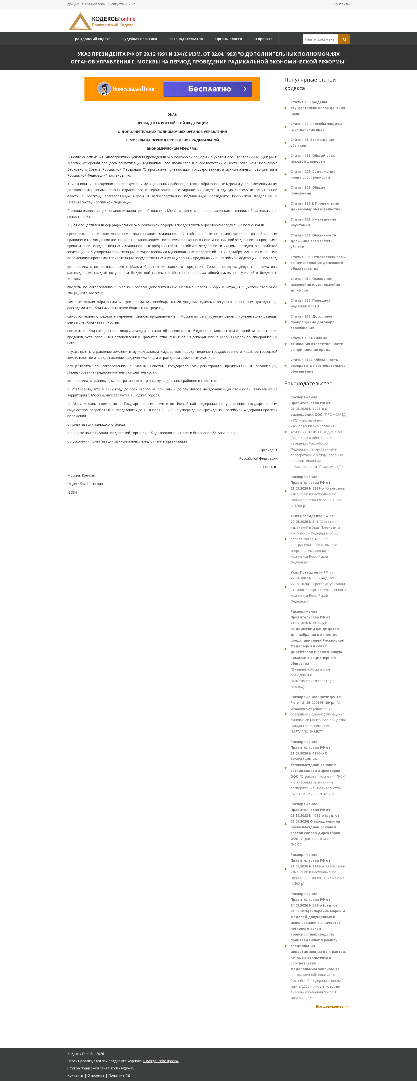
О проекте (263, 38)
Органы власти (228, 38)
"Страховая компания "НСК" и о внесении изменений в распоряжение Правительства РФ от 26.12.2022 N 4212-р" (318, 767)
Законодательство (186, 38)
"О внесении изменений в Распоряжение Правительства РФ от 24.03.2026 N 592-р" (318, 869)
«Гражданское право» (161, 1061)
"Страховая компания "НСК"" (315, 824)
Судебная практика (139, 38)
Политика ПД (119, 1075)
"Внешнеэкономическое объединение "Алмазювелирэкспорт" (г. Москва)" (317, 649)
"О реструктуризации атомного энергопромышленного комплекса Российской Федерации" (318, 586)
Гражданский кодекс (91, 38)
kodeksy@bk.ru (122, 1068)
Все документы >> (333, 1006)
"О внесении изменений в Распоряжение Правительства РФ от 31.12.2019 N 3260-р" (318, 491)
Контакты (342, 4)
